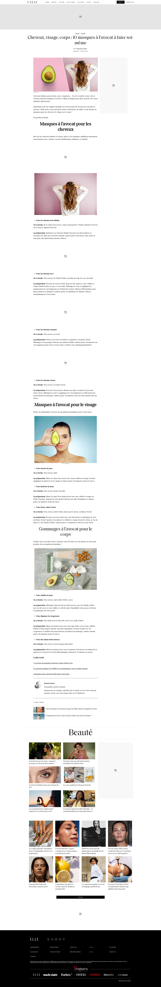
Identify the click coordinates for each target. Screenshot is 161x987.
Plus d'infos (95, 962)
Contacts (73, 947)
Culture (61, 2)
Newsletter (130, 2)
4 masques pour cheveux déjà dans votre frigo (51, 674)
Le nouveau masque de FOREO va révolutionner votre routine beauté (60, 668)
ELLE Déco (81, 2)
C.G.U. (91, 947)
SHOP (121, 2)
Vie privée (112, 947)
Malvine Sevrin (81, 48)
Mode (47, 2)
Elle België (34, 952)
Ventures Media (75, 952)
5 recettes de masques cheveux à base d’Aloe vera (53, 663)
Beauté (54, 2)
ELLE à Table (71, 2)
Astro (89, 2)
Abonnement (34, 947)
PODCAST (96, 2)
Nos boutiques (55, 952)
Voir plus (80, 897)
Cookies (33, 956)
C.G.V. (91, 952)
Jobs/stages (54, 947)
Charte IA (112, 952)
